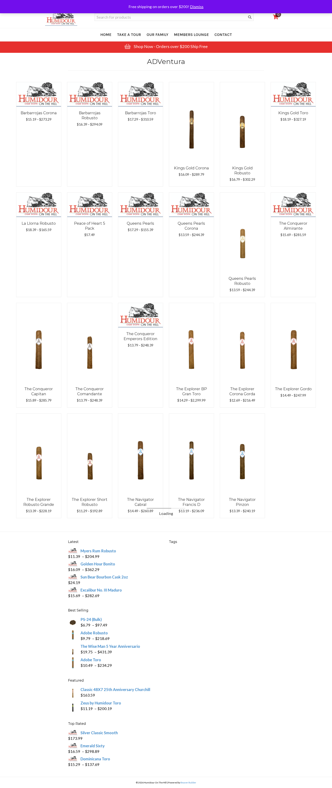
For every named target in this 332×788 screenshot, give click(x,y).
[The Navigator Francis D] (191, 453)
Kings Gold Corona (191, 168)
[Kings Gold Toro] (293, 93)
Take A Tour (129, 34)
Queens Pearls (140, 223)
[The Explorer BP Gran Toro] (191, 342)
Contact (223, 34)
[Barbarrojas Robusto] (89, 93)
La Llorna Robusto (39, 223)
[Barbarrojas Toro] (140, 93)
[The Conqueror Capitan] (38, 342)
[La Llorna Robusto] (38, 204)
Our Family (157, 34)
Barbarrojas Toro (140, 113)
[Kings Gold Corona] (191, 121)
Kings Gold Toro (293, 113)
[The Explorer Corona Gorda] (242, 342)
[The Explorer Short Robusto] (89, 453)
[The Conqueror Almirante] (293, 204)
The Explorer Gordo (293, 389)
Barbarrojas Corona (39, 113)
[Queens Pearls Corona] (191, 204)
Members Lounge (191, 34)
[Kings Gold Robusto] (242, 121)
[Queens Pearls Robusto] (242, 232)
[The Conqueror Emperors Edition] (140, 314)
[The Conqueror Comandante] (89, 342)
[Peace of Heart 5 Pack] (89, 204)
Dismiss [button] (196, 6)
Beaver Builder (188, 782)
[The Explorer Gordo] (293, 342)
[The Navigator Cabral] (140, 453)
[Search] (250, 17)
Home (105, 34)
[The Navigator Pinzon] (242, 453)
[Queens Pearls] (140, 204)
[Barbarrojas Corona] (38, 93)
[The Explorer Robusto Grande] (38, 453)
